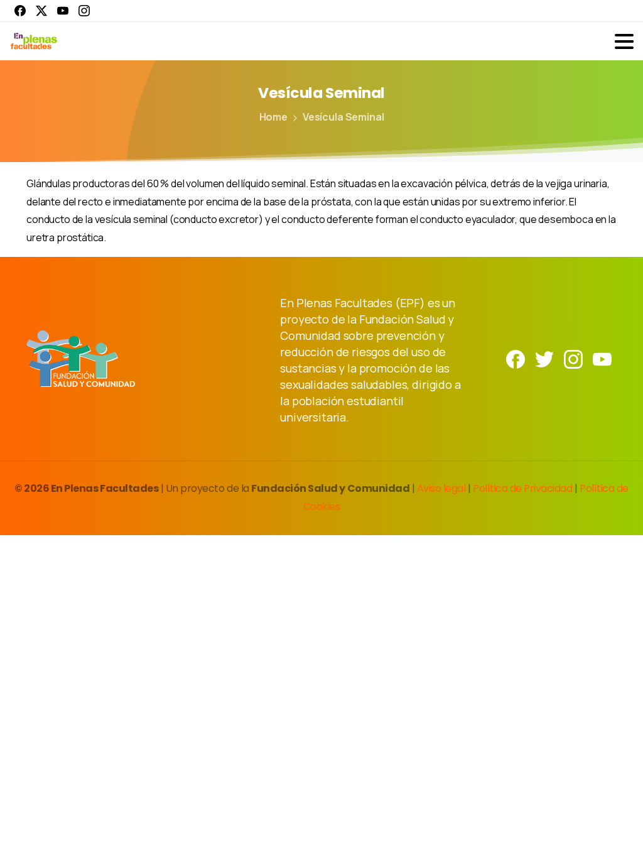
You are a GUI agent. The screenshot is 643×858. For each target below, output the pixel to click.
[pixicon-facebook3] (515, 358)
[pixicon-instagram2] (573, 358)
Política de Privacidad (524, 488)
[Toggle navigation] (624, 41)
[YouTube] (62, 10)
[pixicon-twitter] (544, 358)
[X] (41, 10)
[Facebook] (20, 10)
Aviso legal (442, 488)
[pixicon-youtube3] (602, 358)
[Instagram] (84, 10)
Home (273, 117)
